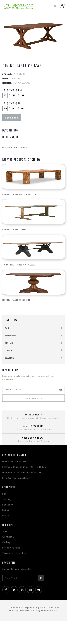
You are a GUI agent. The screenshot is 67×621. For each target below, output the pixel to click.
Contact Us (9, 536)
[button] (62, 6)
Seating (9, 357)
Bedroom (10, 335)
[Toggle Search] (55, 6)
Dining (9, 343)
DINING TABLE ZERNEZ (14, 229)
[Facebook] (5, 589)
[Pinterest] (38, 589)
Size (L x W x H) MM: (11, 103)
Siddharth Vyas (49, 610)
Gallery (6, 542)
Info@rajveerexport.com (16, 478)
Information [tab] (10, 137)
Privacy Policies (11, 547)
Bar (7, 328)
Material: (7, 83)
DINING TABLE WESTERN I (16, 299)
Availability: (8, 73)
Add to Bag (11, 118)
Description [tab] (10, 130)
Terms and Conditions (15, 553)
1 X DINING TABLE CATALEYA (18, 264)
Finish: (5, 78)
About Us (7, 531)
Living (8, 350)
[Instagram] (30, 589)
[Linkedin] (22, 589)
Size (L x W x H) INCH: (12, 90)
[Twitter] (14, 589)
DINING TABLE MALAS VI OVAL (19, 194)
